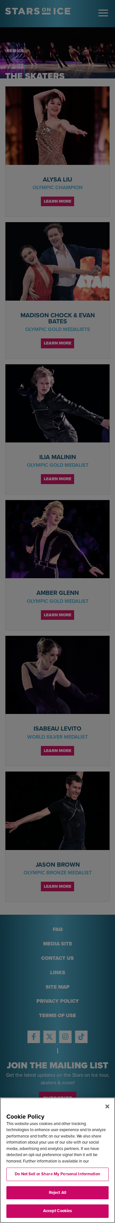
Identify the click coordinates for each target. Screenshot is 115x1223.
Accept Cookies (57, 1210)
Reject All (57, 1192)
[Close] (107, 1106)
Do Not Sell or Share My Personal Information (57, 1174)
